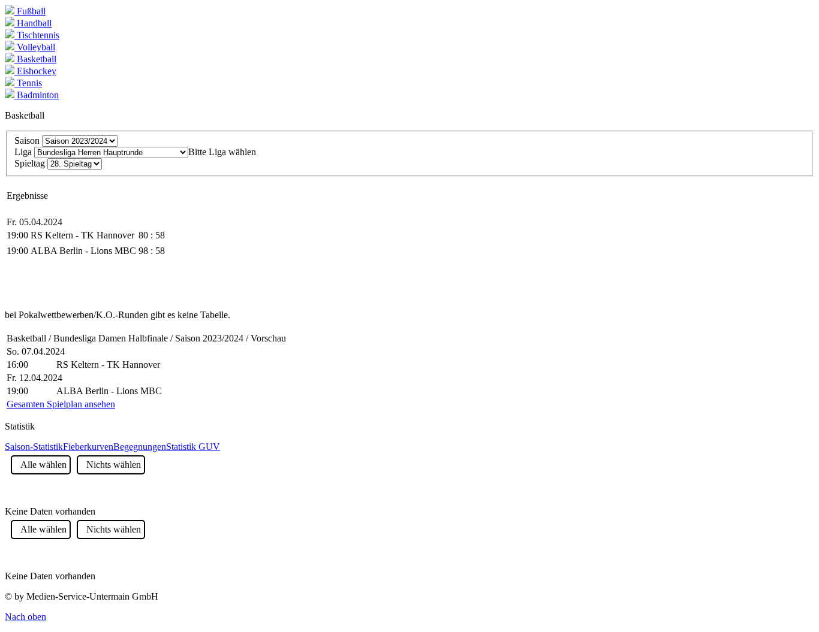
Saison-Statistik (34, 447)
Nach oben (25, 617)
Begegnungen (139, 447)
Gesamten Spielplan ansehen (61, 404)
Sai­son (27, 140)
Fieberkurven (88, 447)
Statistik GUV (193, 447)
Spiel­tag (29, 163)
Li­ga (23, 152)
